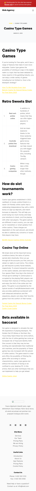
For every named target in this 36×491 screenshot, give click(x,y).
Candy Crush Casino (9, 308)
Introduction (18, 456)
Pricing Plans (18, 441)
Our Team (18, 438)
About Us (18, 458)
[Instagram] (20, 425)
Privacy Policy (18, 446)
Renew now (9, 4)
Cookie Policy (18, 466)
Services (18, 436)
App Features (18, 461)
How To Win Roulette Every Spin (14, 87)
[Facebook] (10, 425)
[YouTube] (25, 425)
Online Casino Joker (9, 376)
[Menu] (33, 10)
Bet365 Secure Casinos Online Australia (16, 240)
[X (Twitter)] (15, 425)
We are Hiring (18, 443)
